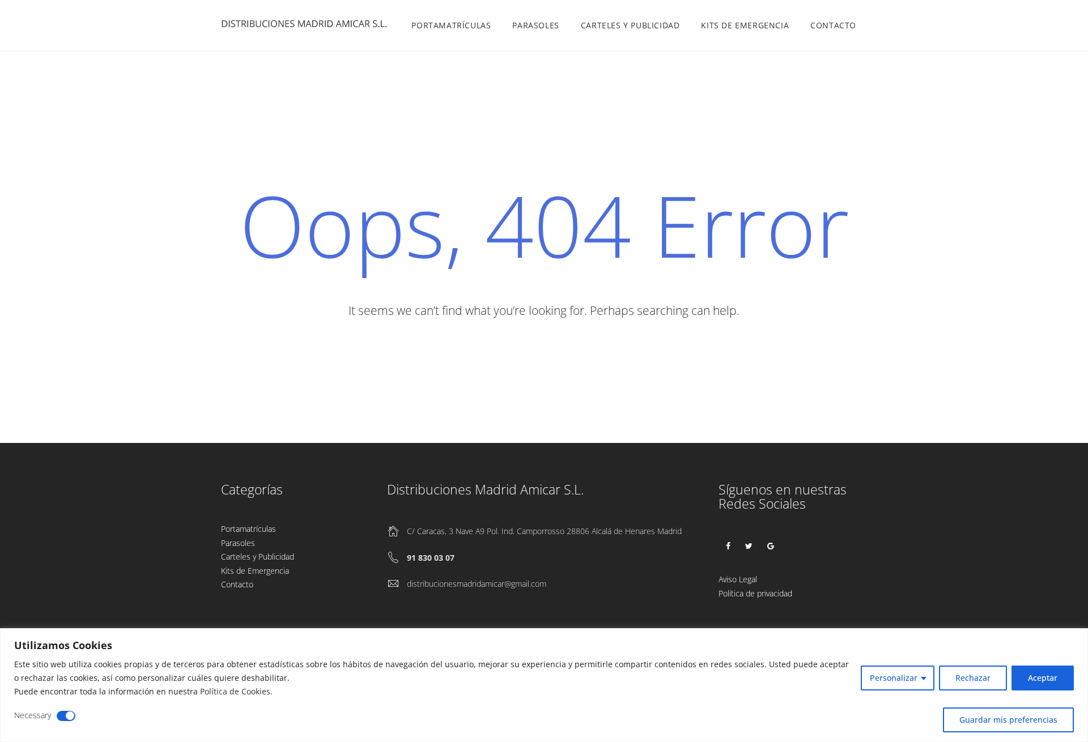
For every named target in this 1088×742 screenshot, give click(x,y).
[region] (544, 685)
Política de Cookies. (236, 691)
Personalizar (893, 677)
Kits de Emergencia (745, 25)
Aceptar (1042, 677)
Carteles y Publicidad (630, 25)
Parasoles (535, 25)
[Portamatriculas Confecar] (306, 26)
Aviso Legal (738, 579)
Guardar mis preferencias (1008, 719)
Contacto (833, 25)
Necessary (32, 715)
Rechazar (973, 677)
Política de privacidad (755, 593)
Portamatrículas (451, 25)
